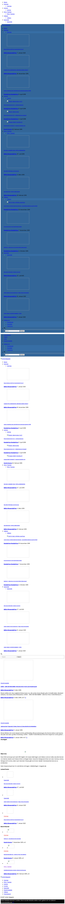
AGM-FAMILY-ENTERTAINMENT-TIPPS (12, 313)
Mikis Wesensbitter (10, 53)
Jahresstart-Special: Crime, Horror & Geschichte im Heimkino (18, 726)
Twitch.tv (10, 326)
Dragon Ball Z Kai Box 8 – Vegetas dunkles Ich (14, 125)
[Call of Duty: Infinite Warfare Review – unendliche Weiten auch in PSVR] (16, 202)
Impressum (7, 335)
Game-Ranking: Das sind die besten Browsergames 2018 (17, 90)
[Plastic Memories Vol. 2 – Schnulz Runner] (14, 101)
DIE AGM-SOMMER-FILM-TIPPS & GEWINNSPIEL (14, 150)
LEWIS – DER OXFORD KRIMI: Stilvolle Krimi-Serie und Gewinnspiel (19, 686)
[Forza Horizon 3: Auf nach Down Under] (18, 223)
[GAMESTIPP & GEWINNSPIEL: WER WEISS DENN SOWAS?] (18, 66)
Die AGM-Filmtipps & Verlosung (11, 171)
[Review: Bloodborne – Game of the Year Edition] (11, 848)
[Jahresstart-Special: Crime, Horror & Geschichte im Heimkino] (18, 720)
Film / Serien (7, 12)
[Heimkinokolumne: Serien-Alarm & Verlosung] (11, 863)
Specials (6, 20)
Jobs (5, 339)
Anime (6, 8)
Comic (6, 886)
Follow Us (7, 320)
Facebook (10, 322)
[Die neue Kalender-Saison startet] (18, 268)
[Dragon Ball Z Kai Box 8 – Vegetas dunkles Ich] (14, 122)
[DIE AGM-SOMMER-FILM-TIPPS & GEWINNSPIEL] (18, 147)
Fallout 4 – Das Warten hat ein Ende (12, 838)
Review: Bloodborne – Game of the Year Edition (15, 854)
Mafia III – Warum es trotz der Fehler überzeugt (15, 247)
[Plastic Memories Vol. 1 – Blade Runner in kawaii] (13, 112)
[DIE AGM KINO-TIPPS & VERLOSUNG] (18, 188)
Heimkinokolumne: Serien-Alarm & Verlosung (15, 870)
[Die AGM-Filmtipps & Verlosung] (18, 167)
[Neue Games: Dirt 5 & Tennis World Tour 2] (18, 46)
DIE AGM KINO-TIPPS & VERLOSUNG (12, 191)
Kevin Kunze (8, 129)
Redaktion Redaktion (11, 94)
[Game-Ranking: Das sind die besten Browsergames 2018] (18, 87)
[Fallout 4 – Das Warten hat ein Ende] (11, 832)
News (5, 2)
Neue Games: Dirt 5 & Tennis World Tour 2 (13, 49)
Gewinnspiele (8, 341)
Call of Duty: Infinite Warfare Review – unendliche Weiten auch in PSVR (20, 206)
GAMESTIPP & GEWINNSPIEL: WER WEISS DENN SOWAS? (16, 70)
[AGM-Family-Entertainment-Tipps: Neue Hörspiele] (18, 289)
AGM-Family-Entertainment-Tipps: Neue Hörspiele (16, 292)
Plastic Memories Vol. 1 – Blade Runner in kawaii (15, 115)
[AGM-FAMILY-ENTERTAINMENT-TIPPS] (18, 310)
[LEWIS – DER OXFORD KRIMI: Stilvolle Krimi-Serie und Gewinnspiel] (18, 680)
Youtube (9, 324)
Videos (6, 16)
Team (5, 337)
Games (6, 4)
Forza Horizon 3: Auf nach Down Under (13, 226)
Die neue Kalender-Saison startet (12, 272)
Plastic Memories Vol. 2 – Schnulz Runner (13, 105)
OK (13, 902)
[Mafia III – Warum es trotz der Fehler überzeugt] (18, 244)
